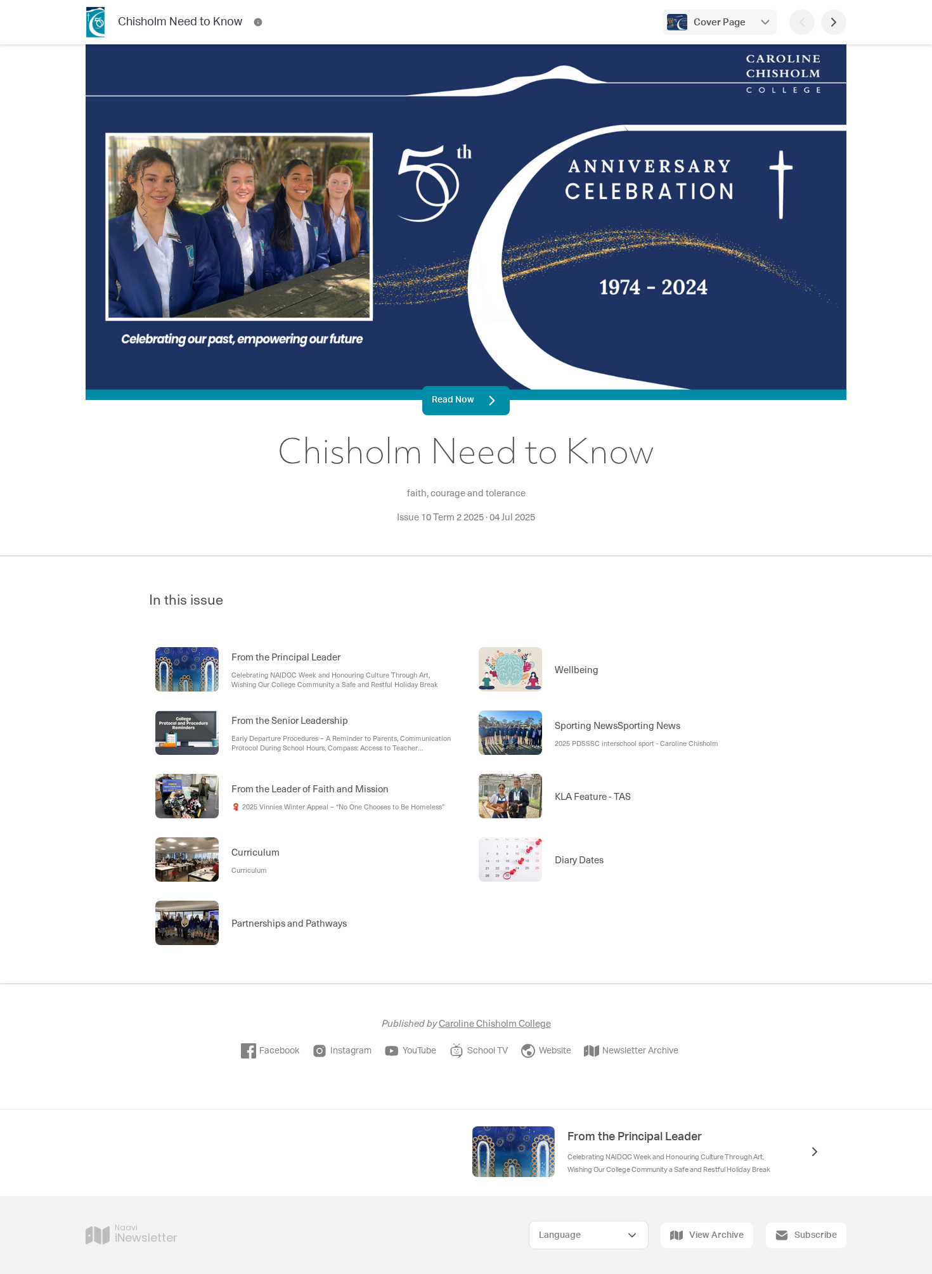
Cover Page (720, 22)
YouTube (419, 1050)
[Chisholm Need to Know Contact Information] (258, 22)
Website (555, 1050)
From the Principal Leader (634, 1137)
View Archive (716, 1235)
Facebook (279, 1050)
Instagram (351, 1050)
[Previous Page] (802, 22)
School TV (487, 1050)
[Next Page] (833, 22)
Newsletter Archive (640, 1050)
